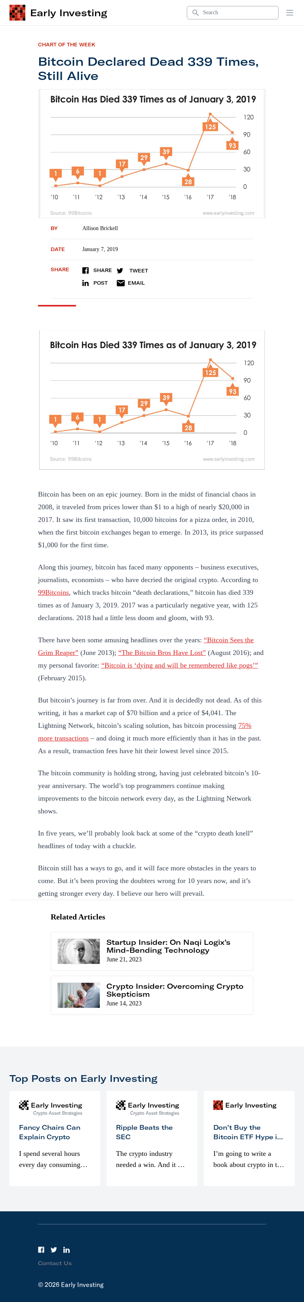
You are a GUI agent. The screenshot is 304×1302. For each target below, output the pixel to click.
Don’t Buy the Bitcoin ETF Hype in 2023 (247, 1136)
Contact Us (55, 1263)
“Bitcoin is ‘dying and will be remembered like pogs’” (179, 665)
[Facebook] (41, 1250)
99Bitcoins (53, 592)
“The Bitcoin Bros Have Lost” (162, 653)
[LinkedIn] (66, 1250)
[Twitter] (54, 1250)
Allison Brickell (100, 228)
